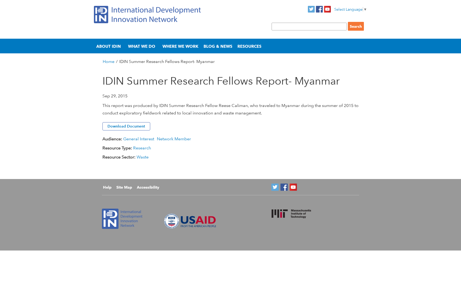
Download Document (126, 126)
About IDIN (108, 46)
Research (142, 147)
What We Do (141, 46)
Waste (143, 157)
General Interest (138, 138)
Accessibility (148, 187)
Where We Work (180, 46)
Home (108, 61)
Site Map (124, 187)
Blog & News (218, 46)
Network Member (174, 138)
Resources (249, 46)
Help (107, 187)
